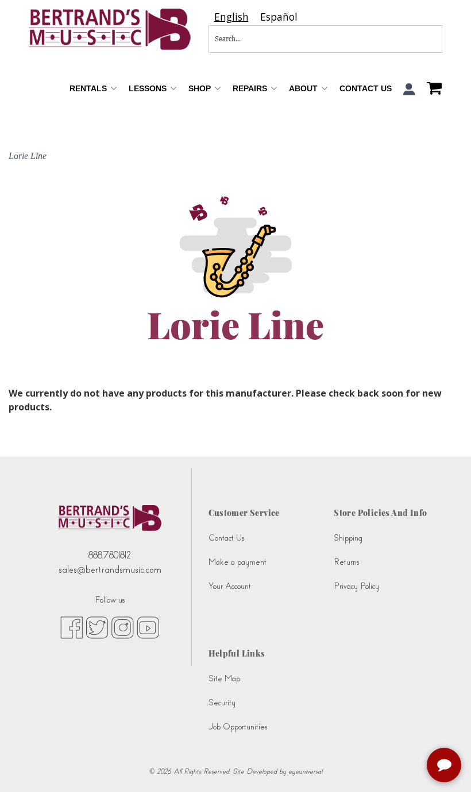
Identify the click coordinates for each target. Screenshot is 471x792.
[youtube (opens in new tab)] (148, 627)
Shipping (348, 538)
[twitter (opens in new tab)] (97, 627)
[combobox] (231, 17)
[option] (278, 17)
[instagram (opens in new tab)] (122, 627)
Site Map (224, 679)
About (304, 88)
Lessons (149, 88)
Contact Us (365, 88)
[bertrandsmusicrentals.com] (110, 29)
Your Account (230, 586)
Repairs (251, 88)
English (231, 17)
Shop (200, 88)
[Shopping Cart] (431, 89)
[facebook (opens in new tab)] (71, 627)
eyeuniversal (305, 771)
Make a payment (238, 562)
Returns (346, 562)
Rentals (89, 88)
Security (222, 703)
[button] (409, 89)
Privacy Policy (356, 586)
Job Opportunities (238, 727)
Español (279, 17)
